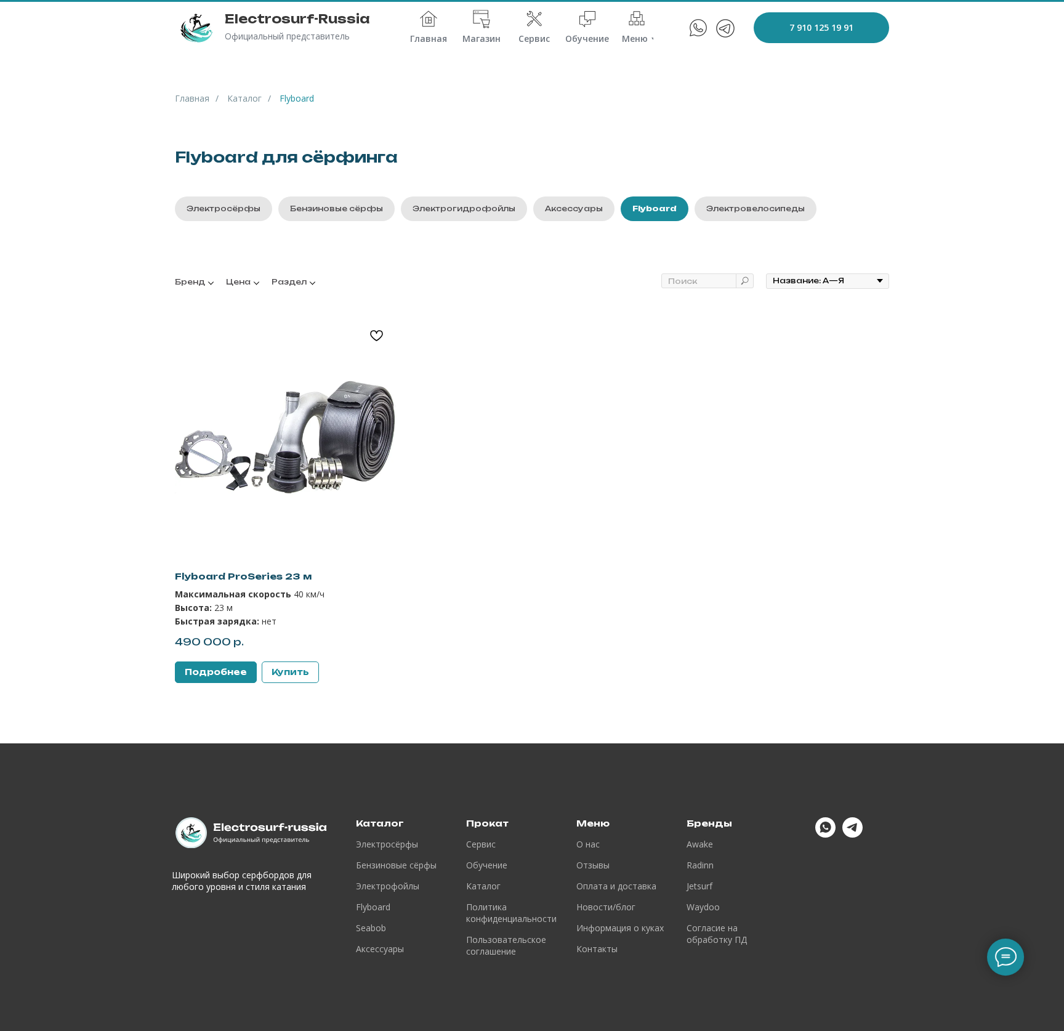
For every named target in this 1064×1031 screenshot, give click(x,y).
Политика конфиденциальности (511, 912)
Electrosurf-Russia (297, 18)
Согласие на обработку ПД (717, 933)
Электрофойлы (387, 886)
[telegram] (852, 834)
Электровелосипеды (755, 208)
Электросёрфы (223, 208)
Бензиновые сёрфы (336, 208)
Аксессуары (574, 208)
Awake (700, 844)
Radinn (700, 865)
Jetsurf (699, 886)
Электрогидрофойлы (464, 208)
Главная (192, 98)
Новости (594, 907)
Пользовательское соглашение (506, 945)
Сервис (481, 844)
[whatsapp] (825, 834)
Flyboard (654, 208)
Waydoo (703, 907)
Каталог (244, 98)
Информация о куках (620, 928)
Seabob (371, 928)
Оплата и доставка (616, 886)
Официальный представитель (287, 36)
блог (625, 907)
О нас (588, 844)
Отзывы (593, 865)
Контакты (597, 949)
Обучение (486, 865)
